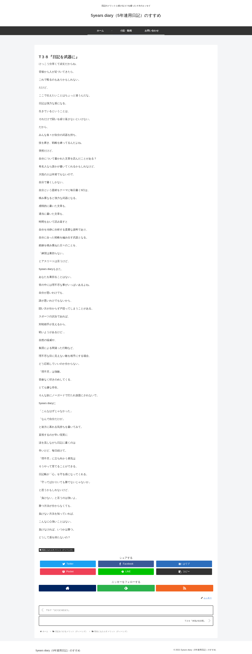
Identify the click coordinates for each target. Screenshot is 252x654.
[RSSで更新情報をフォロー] (184, 588)
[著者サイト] (67, 588)
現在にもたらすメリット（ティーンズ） (58, 550)
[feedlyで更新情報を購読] (126, 588)
